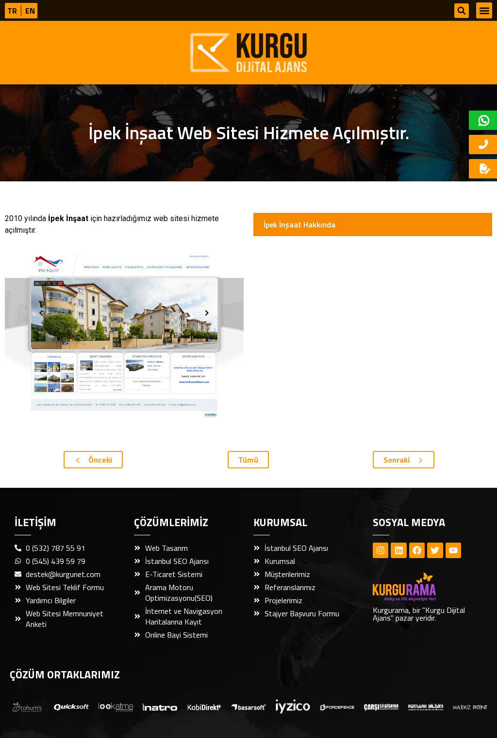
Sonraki (397, 459)
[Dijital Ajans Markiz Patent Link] (470, 706)
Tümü (248, 459)
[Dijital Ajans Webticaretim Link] (204, 706)
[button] (461, 10)
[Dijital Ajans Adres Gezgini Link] (27, 706)
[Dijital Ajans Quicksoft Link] (71, 706)
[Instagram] (380, 550)
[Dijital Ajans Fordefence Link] (337, 706)
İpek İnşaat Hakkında (299, 224)
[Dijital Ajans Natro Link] (160, 706)
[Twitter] (435, 550)
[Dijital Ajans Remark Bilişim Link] (425, 706)
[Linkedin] (398, 550)
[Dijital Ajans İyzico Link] (293, 706)
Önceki (99, 459)
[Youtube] (453, 550)
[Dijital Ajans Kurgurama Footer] (421, 587)
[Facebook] (417, 550)
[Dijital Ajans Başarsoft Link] (248, 706)
